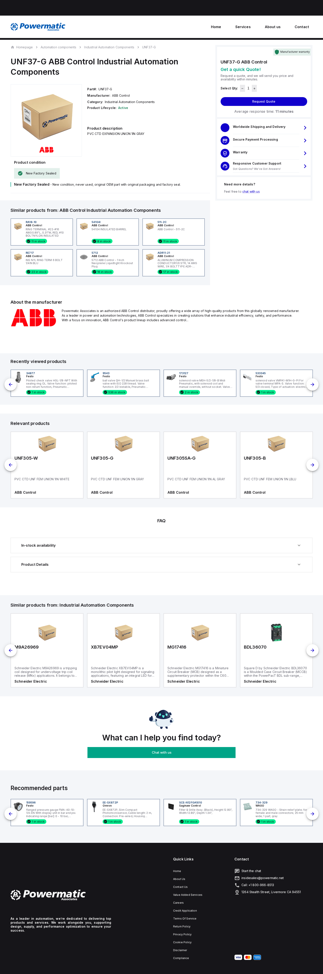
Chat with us (161, 752)
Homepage (24, 47)
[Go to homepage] (61, 895)
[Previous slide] (10, 384)
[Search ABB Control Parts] (33, 325)
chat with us (251, 192)
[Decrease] (242, 88)
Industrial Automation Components (109, 47)
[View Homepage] (38, 27)
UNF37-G (149, 47)
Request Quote (263, 101)
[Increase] (254, 88)
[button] (264, 128)
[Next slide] (312, 384)
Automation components (58, 47)
